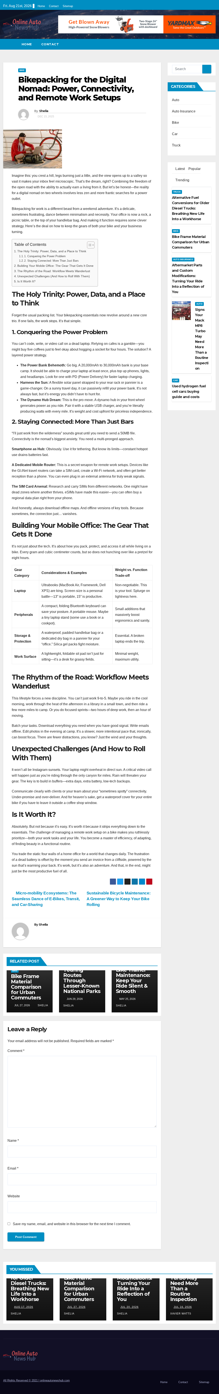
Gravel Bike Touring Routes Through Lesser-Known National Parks (81, 977)
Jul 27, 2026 (76, 1306)
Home (41, 6)
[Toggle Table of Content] (88, 245)
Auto (175, 100)
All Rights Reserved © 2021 (21, 1380)
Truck (176, 145)
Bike (22, 70)
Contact (54, 6)
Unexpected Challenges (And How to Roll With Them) (53, 276)
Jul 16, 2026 (183, 1306)
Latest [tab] (180, 169)
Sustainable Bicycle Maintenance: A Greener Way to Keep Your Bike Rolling (119, 899)
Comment (15, 1051)
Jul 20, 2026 (129, 1306)
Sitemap (68, 6)
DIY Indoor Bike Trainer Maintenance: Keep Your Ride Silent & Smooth (133, 977)
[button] (213, 44)
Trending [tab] (182, 180)
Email (12, 1168)
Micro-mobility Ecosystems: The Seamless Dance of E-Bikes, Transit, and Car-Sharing (46, 899)
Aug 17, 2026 (23, 1306)
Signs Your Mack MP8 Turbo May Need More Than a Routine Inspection (184, 1283)
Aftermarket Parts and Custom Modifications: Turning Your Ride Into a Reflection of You (134, 1280)
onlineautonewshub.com (55, 1380)
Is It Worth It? (26, 281)
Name (13, 1140)
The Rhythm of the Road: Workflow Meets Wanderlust (53, 271)
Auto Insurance (183, 111)
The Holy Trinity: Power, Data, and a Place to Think (51, 251)
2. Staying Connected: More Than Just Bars (51, 260)
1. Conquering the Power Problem (45, 256)
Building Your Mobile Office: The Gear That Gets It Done (55, 265)
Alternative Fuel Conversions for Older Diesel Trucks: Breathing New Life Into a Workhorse (30, 1280)
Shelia (43, 111)
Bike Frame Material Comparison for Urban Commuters (26, 987)
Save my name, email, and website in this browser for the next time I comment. (72, 1224)
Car (175, 134)
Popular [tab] (194, 169)
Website (13, 1196)
